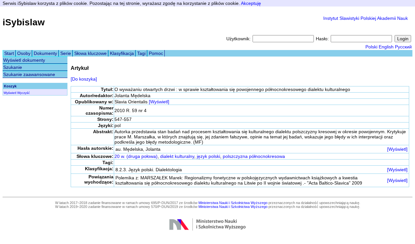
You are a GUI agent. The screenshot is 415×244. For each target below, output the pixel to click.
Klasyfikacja (122, 53)
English (386, 46)
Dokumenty (45, 53)
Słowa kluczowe (90, 53)
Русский (403, 46)
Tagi (141, 53)
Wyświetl (10, 93)
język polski (208, 156)
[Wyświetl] (159, 101)
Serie (65, 53)
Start (9, 53)
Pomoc (156, 53)
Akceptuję (251, 3)
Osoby (23, 53)
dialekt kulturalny (177, 156)
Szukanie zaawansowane (29, 74)
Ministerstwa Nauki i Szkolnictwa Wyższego (232, 203)
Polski (371, 46)
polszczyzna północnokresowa (254, 156)
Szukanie (12, 67)
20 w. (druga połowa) (136, 156)
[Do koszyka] (84, 79)
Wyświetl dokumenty (24, 60)
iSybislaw (24, 22)
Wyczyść (23, 93)
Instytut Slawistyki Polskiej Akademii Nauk (365, 18)
